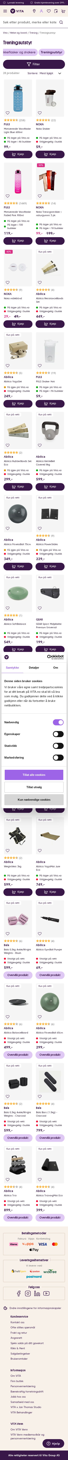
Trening (33, 32)
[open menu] (5, 11)
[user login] (41, 11)
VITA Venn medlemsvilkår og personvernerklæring (27, 1436)
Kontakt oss (17, 1322)
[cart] (63, 11)
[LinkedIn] (37, 1293)
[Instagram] (28, 1293)
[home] (17, 11)
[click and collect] (56, 11)
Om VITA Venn (19, 1429)
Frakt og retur (19, 1332)
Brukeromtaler (19, 1358)
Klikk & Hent (18, 1348)
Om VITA (16, 1375)
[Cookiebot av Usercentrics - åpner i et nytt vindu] (48, 657)
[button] (61, 22)
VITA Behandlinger (21, 1412)
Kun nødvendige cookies (34, 799)
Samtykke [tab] (12, 667)
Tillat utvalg (34, 787)
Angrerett (16, 1337)
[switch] (58, 734)
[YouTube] (46, 1293)
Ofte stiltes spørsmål (23, 1327)
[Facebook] (18, 1293)
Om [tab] (55, 667)
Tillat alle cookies (34, 774)
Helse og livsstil (18, 32)
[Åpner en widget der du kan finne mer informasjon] (53, 1444)
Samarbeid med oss (22, 1402)
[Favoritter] (49, 11)
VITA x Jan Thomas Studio (26, 1407)
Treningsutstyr (48, 32)
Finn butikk (17, 1381)
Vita (5, 32)
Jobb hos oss (18, 1396)
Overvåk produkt (17, 975)
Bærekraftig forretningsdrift (27, 1391)
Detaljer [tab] (34, 667)
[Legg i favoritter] (7, 113)
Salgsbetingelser (20, 1353)
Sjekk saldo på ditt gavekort (27, 1343)
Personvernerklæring (23, 1386)
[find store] (34, 11)
